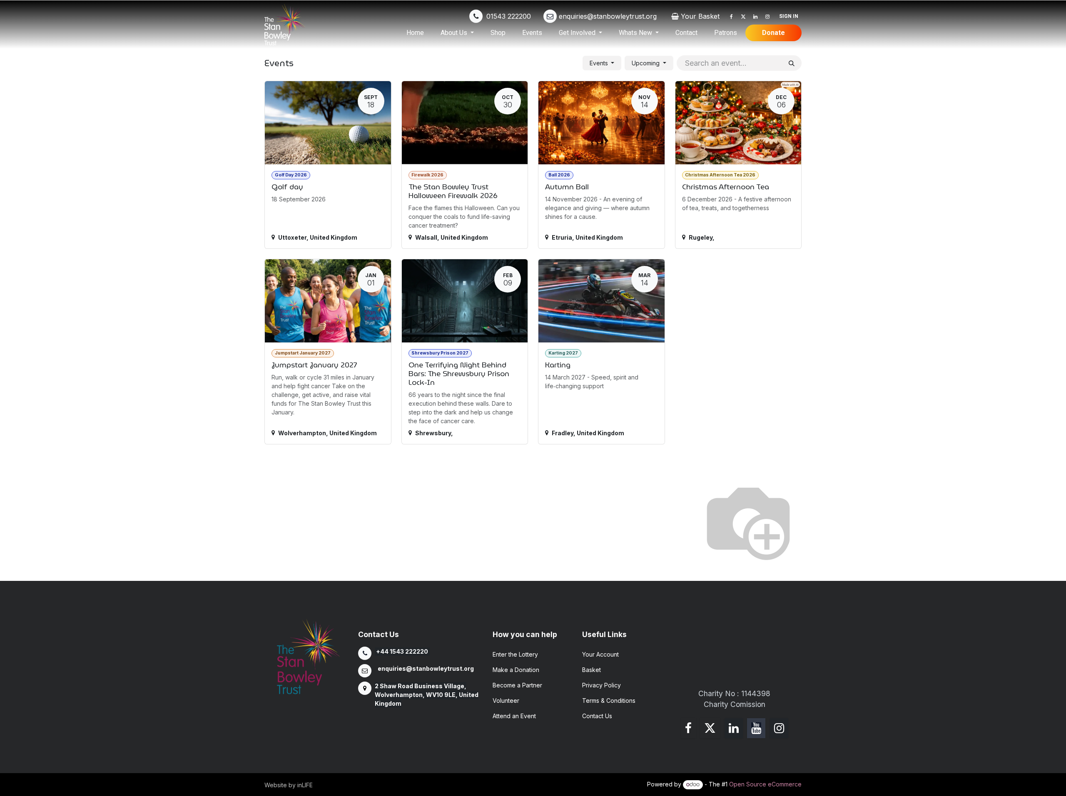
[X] (743, 17)
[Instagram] (767, 17)
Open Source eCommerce (765, 784)
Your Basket (700, 16)
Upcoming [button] (646, 63)
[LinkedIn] (755, 17)
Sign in (788, 16)
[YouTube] (756, 728)
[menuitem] (415, 33)
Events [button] (600, 63)
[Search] (792, 63)
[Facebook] (731, 17)
